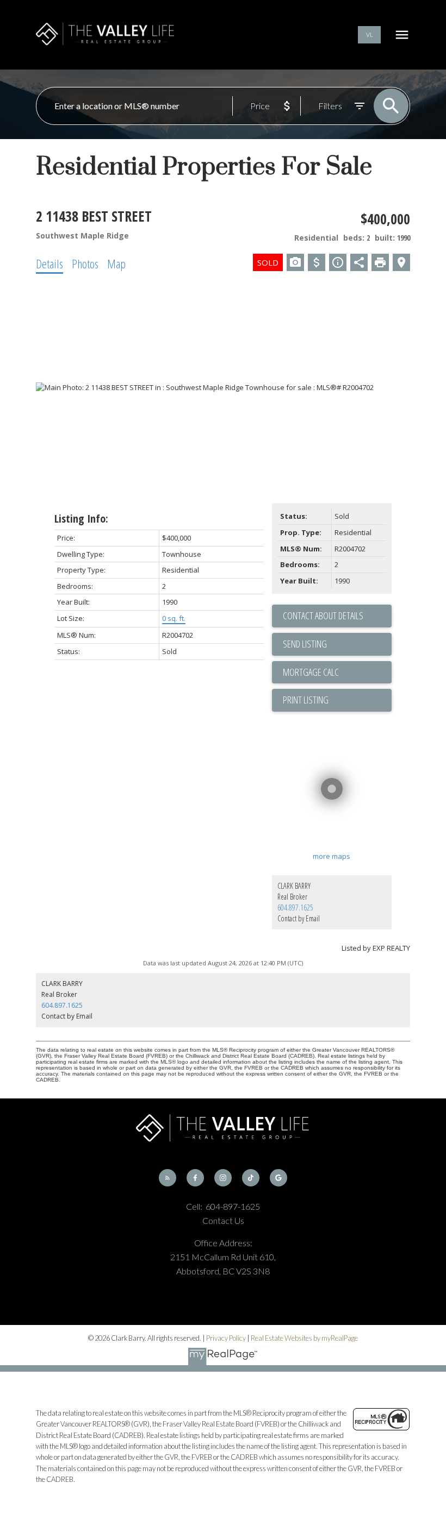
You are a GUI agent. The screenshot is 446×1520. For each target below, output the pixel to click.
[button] (369, 34)
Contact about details (323, 615)
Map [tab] (116, 263)
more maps (331, 856)
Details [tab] (49, 263)
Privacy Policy (226, 1338)
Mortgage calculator (337, 672)
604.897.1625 (295, 907)
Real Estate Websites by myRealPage (304, 1338)
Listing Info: (81, 518)
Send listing (305, 643)
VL (369, 34)
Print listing (306, 699)
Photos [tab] (85, 263)
